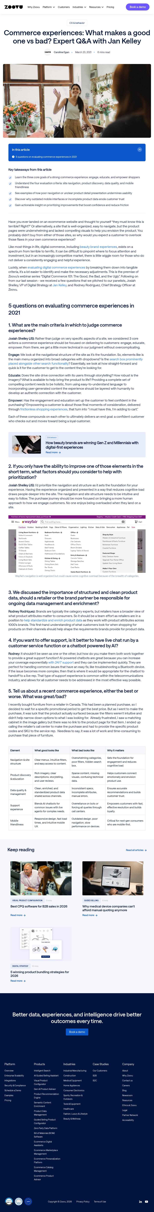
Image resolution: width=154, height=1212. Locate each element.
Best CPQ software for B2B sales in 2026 (39, 906)
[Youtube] (146, 1201)
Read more (52, 452)
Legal (124, 1110)
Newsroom (127, 1095)
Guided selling (91, 900)
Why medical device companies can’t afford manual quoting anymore (108, 908)
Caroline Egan (61, 52)
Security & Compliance (15, 1085)
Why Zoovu (34, 7)
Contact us (127, 1080)
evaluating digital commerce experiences (56, 267)
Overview (9, 1070)
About (125, 1070)
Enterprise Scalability (14, 1075)
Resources (94, 7)
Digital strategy (20, 966)
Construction (69, 1075)
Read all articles (134, 850)
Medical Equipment (72, 1080)
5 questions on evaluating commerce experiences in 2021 (46, 156)
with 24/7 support (61, 662)
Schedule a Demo (13, 1090)
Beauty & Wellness (71, 1118)
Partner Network (130, 1115)
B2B (95, 1075)
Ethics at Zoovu (129, 1105)
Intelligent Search (42, 1070)
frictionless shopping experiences (44, 409)
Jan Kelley (59, 285)
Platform (47, 7)
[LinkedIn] (140, 1201)
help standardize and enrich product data (53, 620)
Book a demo (138, 7)
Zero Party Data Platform (45, 1128)
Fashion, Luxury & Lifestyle (75, 1113)
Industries (78, 7)
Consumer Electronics (73, 1090)
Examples (9, 1095)
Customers (64, 7)
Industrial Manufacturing (74, 1070)
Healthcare (68, 1109)
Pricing (110, 7)
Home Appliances (71, 1085)
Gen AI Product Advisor (45, 1089)
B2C (95, 1080)
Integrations (10, 1080)
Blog (124, 1090)
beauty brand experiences (98, 246)
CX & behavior (77, 22)
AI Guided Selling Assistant (46, 1075)
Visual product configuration (27, 900)
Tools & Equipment (71, 1104)
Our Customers (100, 1070)
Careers (126, 1085)
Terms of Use (100, 1201)
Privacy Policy (82, 1201)
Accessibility (128, 1120)
